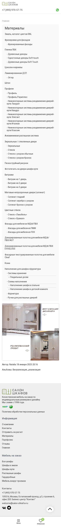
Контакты (7, 428)
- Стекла (11, 150)
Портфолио (7, 440)
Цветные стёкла (12, 210)
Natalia (12, 364)
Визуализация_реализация (26, 369)
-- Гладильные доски (18, 277)
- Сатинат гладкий (16, 197)
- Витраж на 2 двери (17, 183)
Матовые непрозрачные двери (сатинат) (25, 192)
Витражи (9, 175)
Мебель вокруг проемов (14, 481)
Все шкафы (7, 461)
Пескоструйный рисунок (16, 163)
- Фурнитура (13, 293)
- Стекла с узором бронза (19, 158)
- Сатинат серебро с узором (20, 201)
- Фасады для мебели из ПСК (21, 232)
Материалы (14, 28)
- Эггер (10, 77)
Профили (9, 89)
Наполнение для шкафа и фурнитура (23, 269)
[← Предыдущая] (4, 332)
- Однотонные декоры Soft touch (23, 58)
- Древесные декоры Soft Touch (22, 62)
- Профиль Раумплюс (17, 97)
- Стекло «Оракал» (16, 218)
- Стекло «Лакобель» (17, 214)
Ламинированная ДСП (16, 73)
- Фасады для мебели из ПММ (21, 228)
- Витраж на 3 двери (17, 187)
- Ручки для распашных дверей (22, 297)
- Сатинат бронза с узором (20, 205)
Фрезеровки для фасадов (17, 40)
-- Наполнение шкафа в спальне (24, 285)
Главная (6, 447)
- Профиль (12, 93)
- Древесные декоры (17, 54)
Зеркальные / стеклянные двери (21, 141)
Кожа (7, 263)
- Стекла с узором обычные (20, 154)
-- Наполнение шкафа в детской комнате (28, 289)
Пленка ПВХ (10, 49)
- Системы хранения (16, 273)
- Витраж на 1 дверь (17, 179)
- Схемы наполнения (17, 281)
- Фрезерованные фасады (19, 44)
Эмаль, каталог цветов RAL (18, 34)
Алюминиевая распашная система (22, 135)
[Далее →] (30, 332)
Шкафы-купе (8, 469)
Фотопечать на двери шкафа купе (21, 169)
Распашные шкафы (11, 473)
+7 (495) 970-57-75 (11, 492)
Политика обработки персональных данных (23, 412)
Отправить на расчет (12, 432)
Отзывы (6, 444)
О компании (8, 424)
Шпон (7, 83)
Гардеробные (8, 477)
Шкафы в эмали (10, 465)
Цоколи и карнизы (13, 67)
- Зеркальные (13, 146)
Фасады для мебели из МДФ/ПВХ (21, 224)
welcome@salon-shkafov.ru (15, 503)
